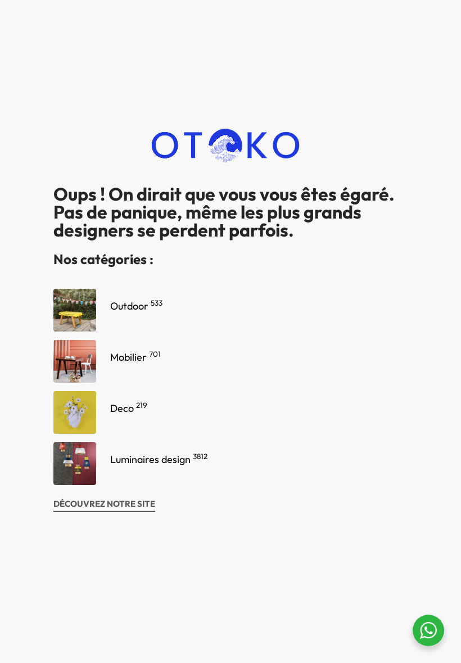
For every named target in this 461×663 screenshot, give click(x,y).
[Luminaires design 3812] (74, 463)
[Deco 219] (74, 412)
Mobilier (135, 357)
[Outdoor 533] (74, 310)
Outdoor (136, 305)
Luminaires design (158, 459)
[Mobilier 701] (74, 361)
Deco (128, 408)
